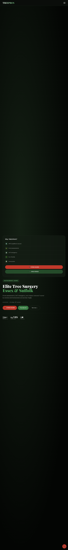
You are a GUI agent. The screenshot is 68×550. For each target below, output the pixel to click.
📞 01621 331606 (34, 271)
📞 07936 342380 (10, 307)
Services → (35, 307)
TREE (8, 2)
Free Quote (23, 307)
